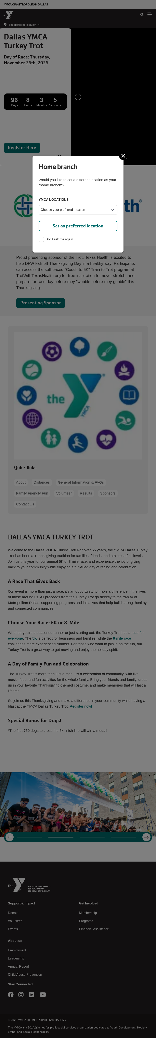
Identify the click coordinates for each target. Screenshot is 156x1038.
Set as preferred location (78, 226)
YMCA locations (54, 199)
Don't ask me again (59, 239)
